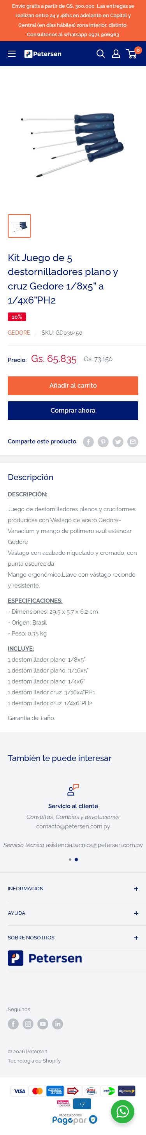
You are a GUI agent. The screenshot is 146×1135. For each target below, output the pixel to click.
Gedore (19, 333)
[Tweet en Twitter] (118, 441)
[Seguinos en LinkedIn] (57, 1023)
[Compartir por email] (132, 441)
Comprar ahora (73, 410)
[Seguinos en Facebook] (13, 1023)
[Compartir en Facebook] (88, 441)
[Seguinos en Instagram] (28, 1023)
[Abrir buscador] (101, 53)
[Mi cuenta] (116, 53)
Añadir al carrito (73, 385)
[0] (132, 53)
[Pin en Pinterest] (103, 441)
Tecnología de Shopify (34, 1061)
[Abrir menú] (12, 54)
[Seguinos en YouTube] (42, 1023)
